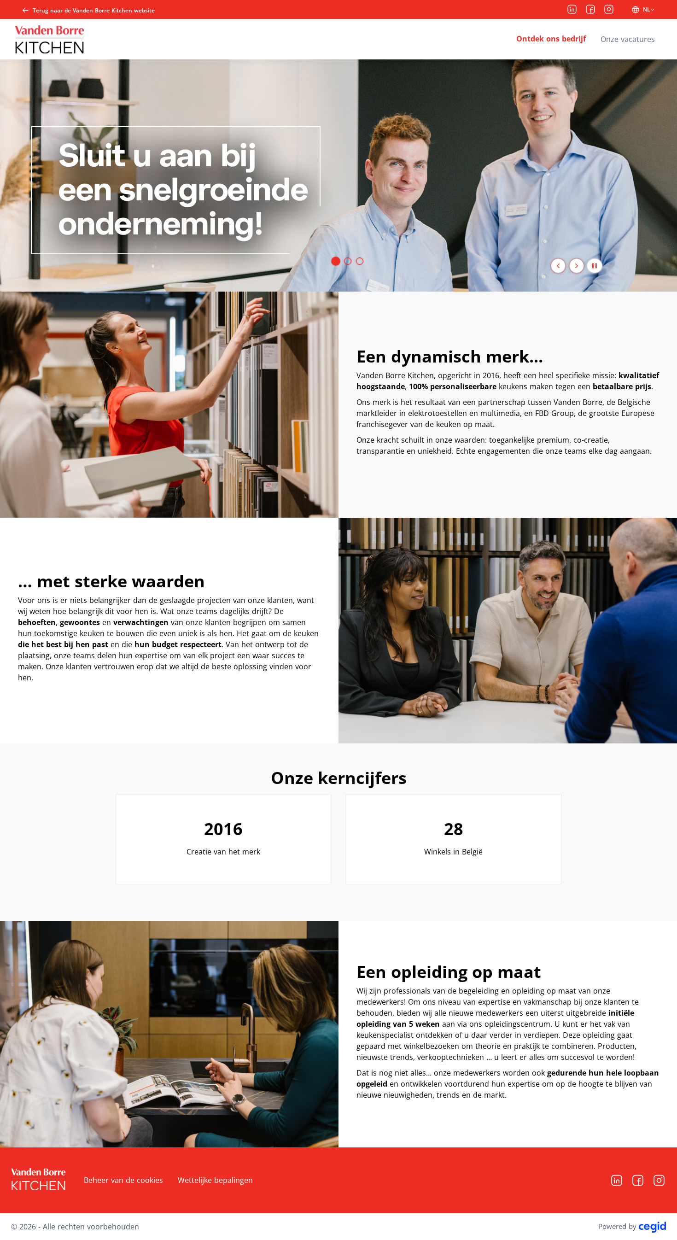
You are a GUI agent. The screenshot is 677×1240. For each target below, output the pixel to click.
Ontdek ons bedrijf (551, 39)
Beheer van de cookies (123, 1180)
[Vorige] (558, 265)
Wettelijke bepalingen (215, 1180)
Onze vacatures (628, 39)
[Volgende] (576, 265)
